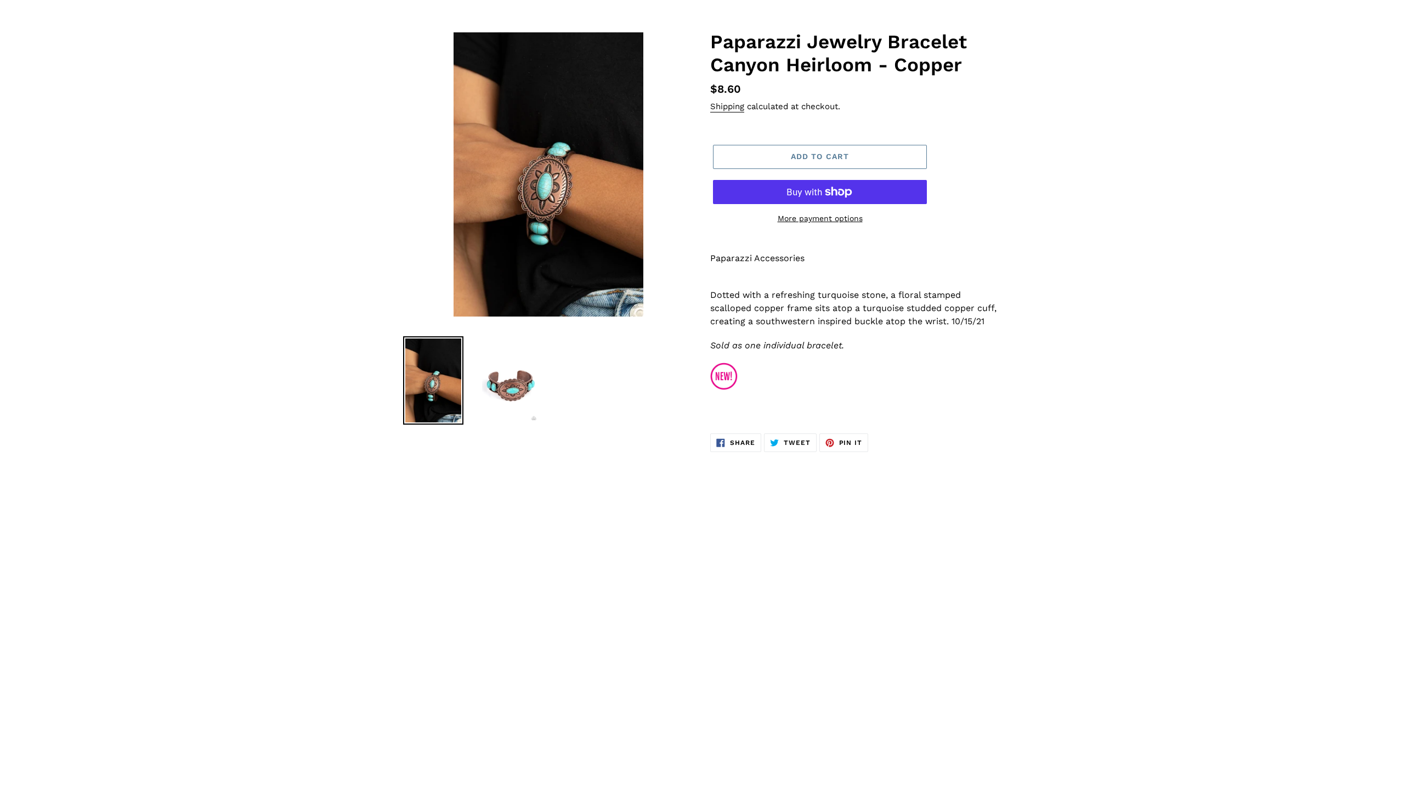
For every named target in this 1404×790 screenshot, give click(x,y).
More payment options (820, 218)
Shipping (727, 106)
